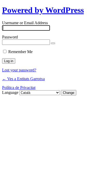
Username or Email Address (25, 23)
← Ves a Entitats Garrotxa (23, 79)
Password (10, 37)
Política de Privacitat (18, 87)
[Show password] (53, 43)
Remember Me (20, 52)
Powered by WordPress (43, 10)
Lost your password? (19, 70)
